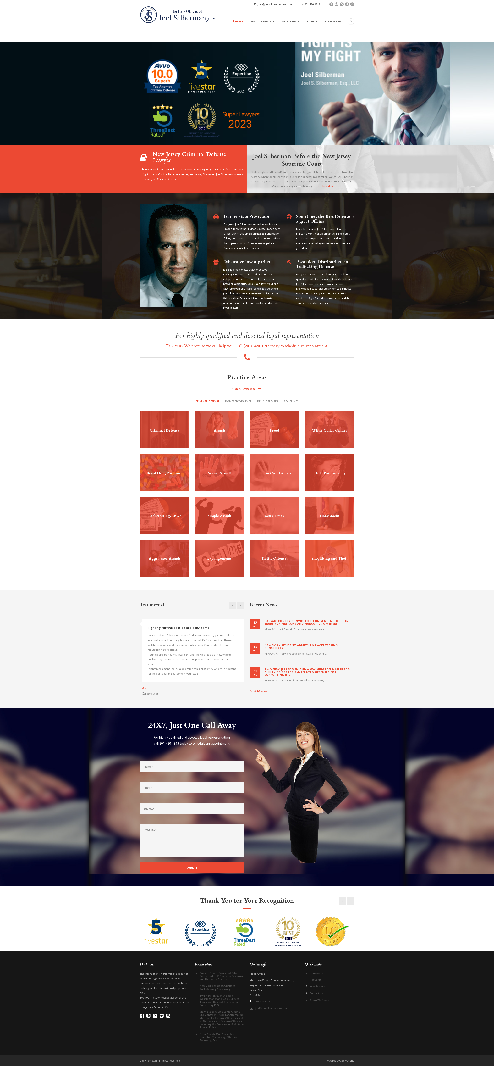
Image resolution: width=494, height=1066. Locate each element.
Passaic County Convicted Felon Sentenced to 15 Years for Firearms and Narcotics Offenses (306, 622)
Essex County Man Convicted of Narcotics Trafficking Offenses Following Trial (218, 1037)
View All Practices (243, 388)
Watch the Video (323, 186)
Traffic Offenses (274, 558)
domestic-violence (238, 401)
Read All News (258, 691)
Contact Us (333, 21)
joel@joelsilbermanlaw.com (274, 4)
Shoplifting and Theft (329, 558)
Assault (219, 430)
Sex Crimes (274, 515)
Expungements (219, 558)
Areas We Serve (319, 1000)
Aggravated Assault (164, 558)
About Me (289, 21)
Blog (310, 21)
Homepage (316, 973)
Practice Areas (261, 21)
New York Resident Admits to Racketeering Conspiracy (301, 646)
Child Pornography (329, 473)
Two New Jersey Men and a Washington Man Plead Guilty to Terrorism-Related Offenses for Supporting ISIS (307, 672)
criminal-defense (207, 401)
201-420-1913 (312, 4)
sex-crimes (291, 401)
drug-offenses (267, 401)
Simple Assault (219, 515)
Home (239, 21)
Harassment (329, 515)
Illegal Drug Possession (164, 473)
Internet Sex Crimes (274, 473)
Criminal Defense (164, 430)
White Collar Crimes (329, 430)
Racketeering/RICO (164, 515)
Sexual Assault (219, 473)
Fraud (274, 430)
